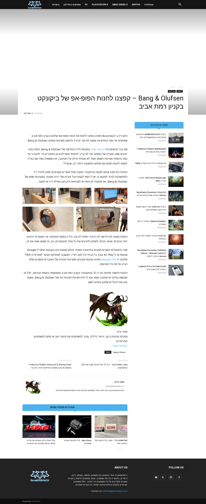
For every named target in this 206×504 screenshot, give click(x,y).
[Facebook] (179, 477)
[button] (180, 4)
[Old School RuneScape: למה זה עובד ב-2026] (176, 181)
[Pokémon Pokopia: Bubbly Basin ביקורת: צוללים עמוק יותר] (176, 152)
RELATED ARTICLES (89, 407)
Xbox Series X (120, 4)
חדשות (179, 91)
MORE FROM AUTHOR (62, 407)
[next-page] (120, 449)
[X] (163, 477)
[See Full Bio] (111, 345)
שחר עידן (27, 113)
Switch (136, 4)
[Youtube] (156, 477)
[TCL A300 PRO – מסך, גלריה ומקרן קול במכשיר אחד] (111, 426)
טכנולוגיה (148, 4)
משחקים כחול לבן (72, 4)
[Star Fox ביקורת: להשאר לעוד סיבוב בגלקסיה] (176, 239)
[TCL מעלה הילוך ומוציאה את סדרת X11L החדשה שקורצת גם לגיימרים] (38, 426)
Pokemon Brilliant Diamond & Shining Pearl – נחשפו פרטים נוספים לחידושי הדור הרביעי (49, 366)
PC (86, 4)
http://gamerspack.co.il (115, 386)
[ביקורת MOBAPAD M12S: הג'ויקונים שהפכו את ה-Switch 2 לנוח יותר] (176, 138)
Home (181, 87)
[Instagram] (171, 477)
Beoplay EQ (108, 259)
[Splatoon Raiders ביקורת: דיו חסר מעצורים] (176, 225)
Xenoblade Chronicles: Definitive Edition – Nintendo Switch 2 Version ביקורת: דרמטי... (151, 253)
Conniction (35, 501)
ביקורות (55, 4)
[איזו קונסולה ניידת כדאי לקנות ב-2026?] (176, 167)
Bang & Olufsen (119, 352)
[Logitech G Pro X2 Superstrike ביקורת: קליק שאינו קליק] (176, 270)
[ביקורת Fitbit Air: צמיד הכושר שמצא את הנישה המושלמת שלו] (176, 210)
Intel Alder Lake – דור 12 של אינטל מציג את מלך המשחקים (104, 366)
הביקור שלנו (98, 149)
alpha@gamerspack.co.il (115, 491)
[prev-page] (124, 449)
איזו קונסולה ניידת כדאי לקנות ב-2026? (150, 163)
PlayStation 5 (100, 4)
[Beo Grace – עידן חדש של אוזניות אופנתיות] (75, 426)
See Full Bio (120, 345)
